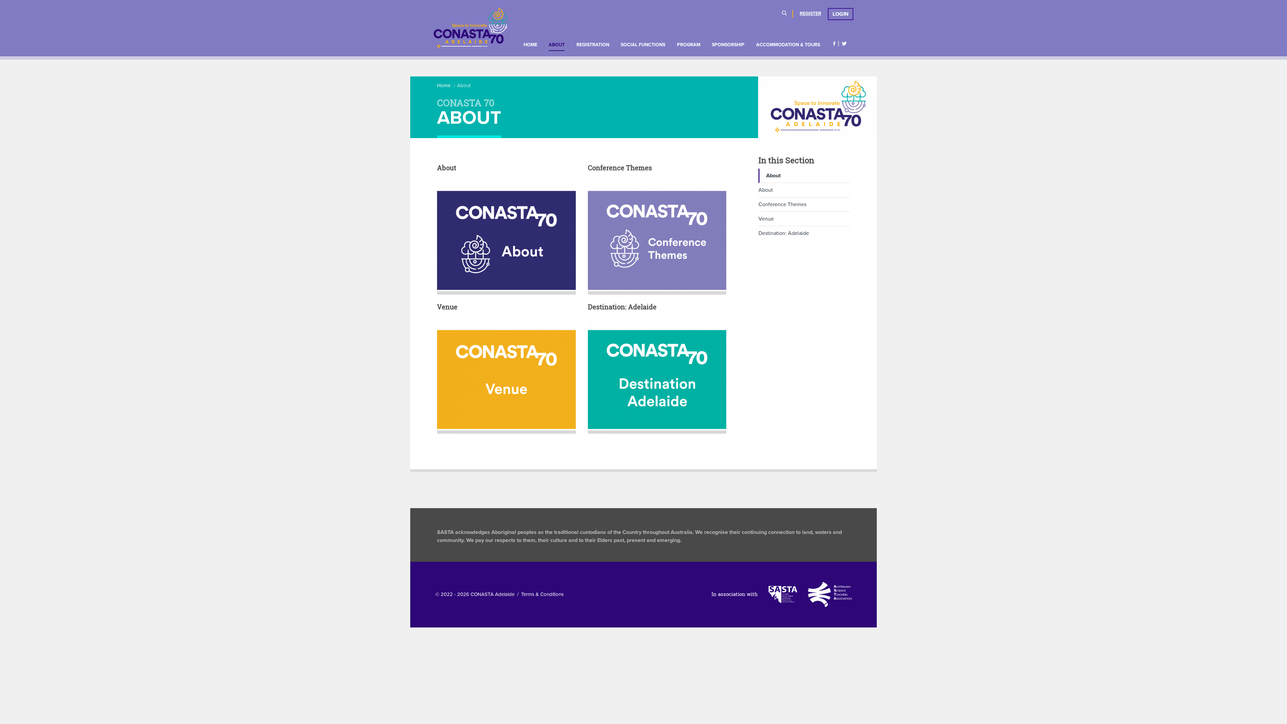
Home (530, 45)
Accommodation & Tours (788, 45)
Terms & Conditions (542, 594)
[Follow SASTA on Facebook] (834, 43)
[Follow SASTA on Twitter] (844, 43)
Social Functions (643, 45)
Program (688, 45)
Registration (592, 45)
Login (841, 14)
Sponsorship (728, 45)
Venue (766, 219)
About (557, 45)
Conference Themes (782, 204)
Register (810, 13)
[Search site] (784, 14)
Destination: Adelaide (783, 233)
